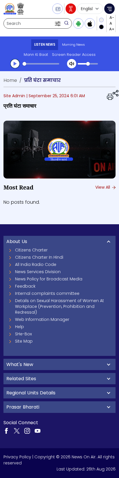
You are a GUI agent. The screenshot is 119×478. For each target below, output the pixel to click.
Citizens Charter (31, 250)
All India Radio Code (35, 264)
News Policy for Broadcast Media (48, 279)
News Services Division (38, 272)
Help (19, 327)
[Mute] (71, 63)
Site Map (24, 341)
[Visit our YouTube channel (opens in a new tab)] (37, 430)
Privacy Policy (17, 457)
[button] (58, 23)
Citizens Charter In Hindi (39, 257)
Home (10, 80)
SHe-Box (23, 334)
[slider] (41, 64)
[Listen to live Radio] (71, 8)
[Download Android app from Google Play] (78, 23)
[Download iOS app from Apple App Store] (90, 23)
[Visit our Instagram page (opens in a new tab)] (27, 430)
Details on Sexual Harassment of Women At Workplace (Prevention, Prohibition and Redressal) (59, 306)
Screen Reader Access (74, 54)
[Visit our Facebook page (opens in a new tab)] (6, 430)
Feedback (25, 286)
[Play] (15, 63)
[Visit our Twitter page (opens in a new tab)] (17, 430)
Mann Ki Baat (36, 54)
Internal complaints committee (47, 293)
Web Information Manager (42, 319)
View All (103, 187)
